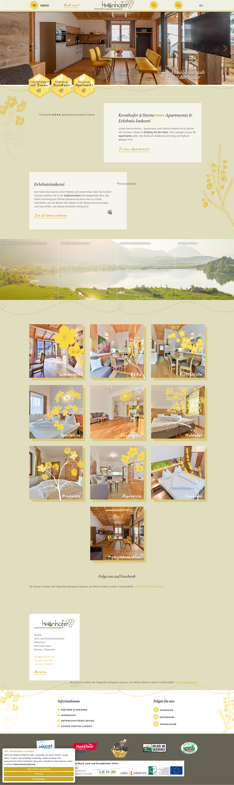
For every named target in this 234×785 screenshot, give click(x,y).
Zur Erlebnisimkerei (50, 215)
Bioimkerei (61, 85)
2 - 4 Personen (98, 411)
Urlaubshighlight (39, 82)
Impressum (68, 715)
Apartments (84, 85)
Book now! (71, 5)
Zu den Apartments (133, 149)
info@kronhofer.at (44, 656)
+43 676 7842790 (43, 660)
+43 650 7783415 (43, 664)
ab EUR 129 (158, 354)
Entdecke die (61, 82)
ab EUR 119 (36, 354)
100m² (94, 529)
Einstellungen (39, 779)
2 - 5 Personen (37, 472)
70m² (155, 469)
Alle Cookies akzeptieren (38, 769)
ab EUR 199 (97, 537)
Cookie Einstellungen (76, 726)
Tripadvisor (168, 724)
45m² (94, 408)
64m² (33, 408)
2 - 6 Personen (37, 351)
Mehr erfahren (10, 295)
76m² (33, 347)
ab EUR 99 (96, 415)
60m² (94, 347)
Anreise (40, 672)
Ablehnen (39, 774)
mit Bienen (39, 85)
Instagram (167, 717)
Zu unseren (84, 82)
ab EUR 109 (158, 415)
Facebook (166, 710)
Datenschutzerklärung (77, 720)
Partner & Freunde (74, 709)
